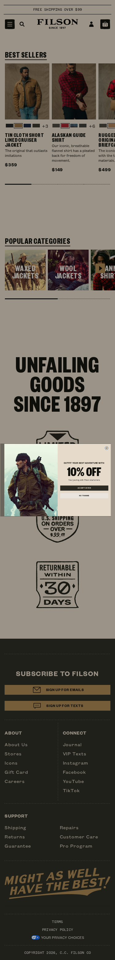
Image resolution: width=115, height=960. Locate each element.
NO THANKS (84, 496)
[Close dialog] (106, 448)
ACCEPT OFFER (84, 488)
